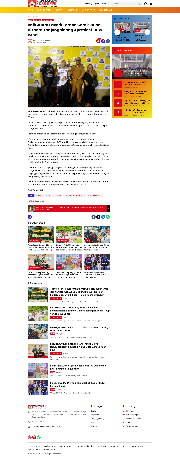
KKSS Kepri (130, 411)
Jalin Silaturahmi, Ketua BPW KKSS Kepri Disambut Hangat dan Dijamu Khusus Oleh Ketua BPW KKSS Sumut (123, 37)
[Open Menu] (150, 3)
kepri (128, 422)
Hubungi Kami (135, 446)
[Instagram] (30, 437)
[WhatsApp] (108, 217)
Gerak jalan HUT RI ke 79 (75, 195)
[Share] (108, 41)
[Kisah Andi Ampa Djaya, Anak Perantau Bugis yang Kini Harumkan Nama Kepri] (69, 262)
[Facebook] (93, 217)
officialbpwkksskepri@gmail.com (46, 426)
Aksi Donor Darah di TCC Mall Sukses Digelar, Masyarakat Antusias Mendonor (140, 37)
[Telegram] (103, 217)
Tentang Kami (34, 446)
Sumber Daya (50, 446)
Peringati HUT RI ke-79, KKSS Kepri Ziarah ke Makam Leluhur (135, 92)
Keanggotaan (65, 446)
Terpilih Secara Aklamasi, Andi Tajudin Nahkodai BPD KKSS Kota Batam (136, 102)
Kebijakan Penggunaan (108, 446)
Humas (35, 40)
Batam (94, 422)
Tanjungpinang (48, 20)
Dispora (58, 195)
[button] (139, 4)
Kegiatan (37, 20)
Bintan (94, 426)
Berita (30, 20)
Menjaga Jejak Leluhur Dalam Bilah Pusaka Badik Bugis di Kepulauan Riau (97, 247)
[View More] (149, 18)
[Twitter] (98, 217)
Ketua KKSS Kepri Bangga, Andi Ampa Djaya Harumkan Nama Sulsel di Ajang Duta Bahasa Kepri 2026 (40, 275)
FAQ (123, 446)
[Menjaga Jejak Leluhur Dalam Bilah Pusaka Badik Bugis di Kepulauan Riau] (97, 234)
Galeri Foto (120, 30)
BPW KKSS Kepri (44, 195)
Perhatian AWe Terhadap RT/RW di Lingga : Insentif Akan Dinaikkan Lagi (134, 111)
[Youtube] (34, 437)
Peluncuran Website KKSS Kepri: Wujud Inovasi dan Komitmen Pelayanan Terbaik (136, 83)
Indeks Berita (49, 449)
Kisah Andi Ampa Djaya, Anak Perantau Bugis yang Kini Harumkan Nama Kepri (69, 274)
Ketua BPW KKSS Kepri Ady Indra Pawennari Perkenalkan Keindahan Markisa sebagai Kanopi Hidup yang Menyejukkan (69, 247)
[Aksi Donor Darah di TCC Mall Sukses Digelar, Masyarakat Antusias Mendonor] (141, 27)
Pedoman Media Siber (84, 446)
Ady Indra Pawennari (134, 418)
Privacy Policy (34, 449)
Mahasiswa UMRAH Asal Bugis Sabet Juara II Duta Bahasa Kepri (95, 274)
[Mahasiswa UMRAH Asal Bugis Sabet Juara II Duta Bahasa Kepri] (97, 262)
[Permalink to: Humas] (30, 41)
